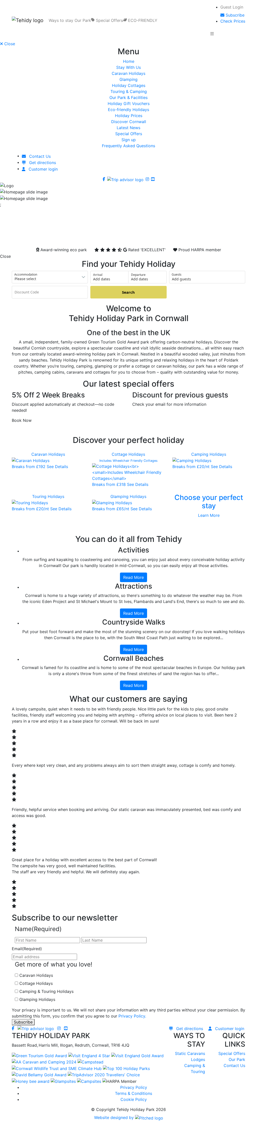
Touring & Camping (128, 91)
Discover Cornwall (128, 121)
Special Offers (128, 133)
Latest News (128, 127)
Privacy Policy (133, 1087)
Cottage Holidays (36, 983)
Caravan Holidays (128, 73)
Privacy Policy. (132, 1015)
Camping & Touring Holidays (46, 991)
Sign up (128, 139)
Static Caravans (190, 1053)
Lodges (198, 1059)
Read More (133, 577)
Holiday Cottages (128, 85)
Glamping (128, 79)
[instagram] (147, 179)
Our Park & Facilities (128, 97)
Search (128, 292)
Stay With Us (128, 67)
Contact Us (234, 1065)
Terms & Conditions (133, 1093)
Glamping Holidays (37, 999)
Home (128, 61)
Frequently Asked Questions (128, 145)
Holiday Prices (128, 115)
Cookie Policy (133, 1099)
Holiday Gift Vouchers (129, 103)
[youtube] (153, 179)
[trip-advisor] (125, 179)
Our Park (237, 1059)
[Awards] (40, 1055)
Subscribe (23, 1022)
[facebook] (104, 179)
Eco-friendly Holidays (128, 109)
